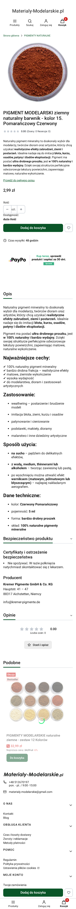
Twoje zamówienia (15, 885)
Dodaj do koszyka (33, 228)
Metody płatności (14, 842)
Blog (6, 817)
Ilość (6, 202)
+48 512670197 (19, 782)
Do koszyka (17, 757)
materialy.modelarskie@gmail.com (30, 791)
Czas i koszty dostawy (17, 834)
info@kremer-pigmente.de (21, 602)
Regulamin (10, 859)
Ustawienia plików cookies (20, 868)
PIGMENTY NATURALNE (37, 35)
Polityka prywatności (16, 863)
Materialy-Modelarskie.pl (38, 11)
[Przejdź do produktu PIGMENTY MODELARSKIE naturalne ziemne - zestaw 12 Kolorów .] (38, 701)
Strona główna (11, 35)
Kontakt (8, 813)
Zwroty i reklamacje (15, 838)
